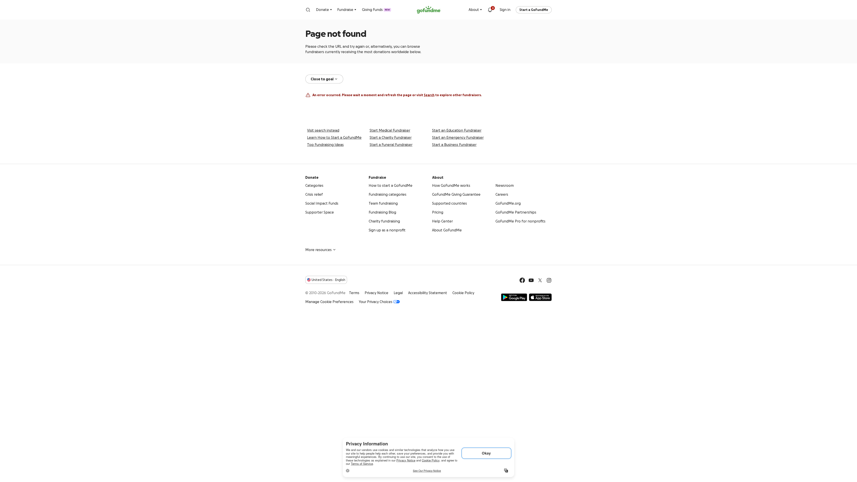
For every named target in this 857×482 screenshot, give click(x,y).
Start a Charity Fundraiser (391, 137)
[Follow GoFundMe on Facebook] (522, 280)
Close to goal (322, 79)
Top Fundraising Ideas (325, 145)
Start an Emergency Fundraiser (458, 137)
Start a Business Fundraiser (454, 145)
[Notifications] (489, 9)
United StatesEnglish (328, 280)
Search (429, 95)
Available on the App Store (540, 297)
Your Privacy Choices (375, 302)
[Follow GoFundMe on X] (540, 280)
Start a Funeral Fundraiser (391, 145)
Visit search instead (323, 130)
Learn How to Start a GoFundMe (334, 137)
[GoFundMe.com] (428, 10)
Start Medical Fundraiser (390, 130)
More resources (318, 250)
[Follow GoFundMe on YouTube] (531, 280)
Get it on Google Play (514, 297)
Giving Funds (376, 10)
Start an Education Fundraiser (456, 130)
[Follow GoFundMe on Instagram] (549, 280)
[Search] (308, 9)
